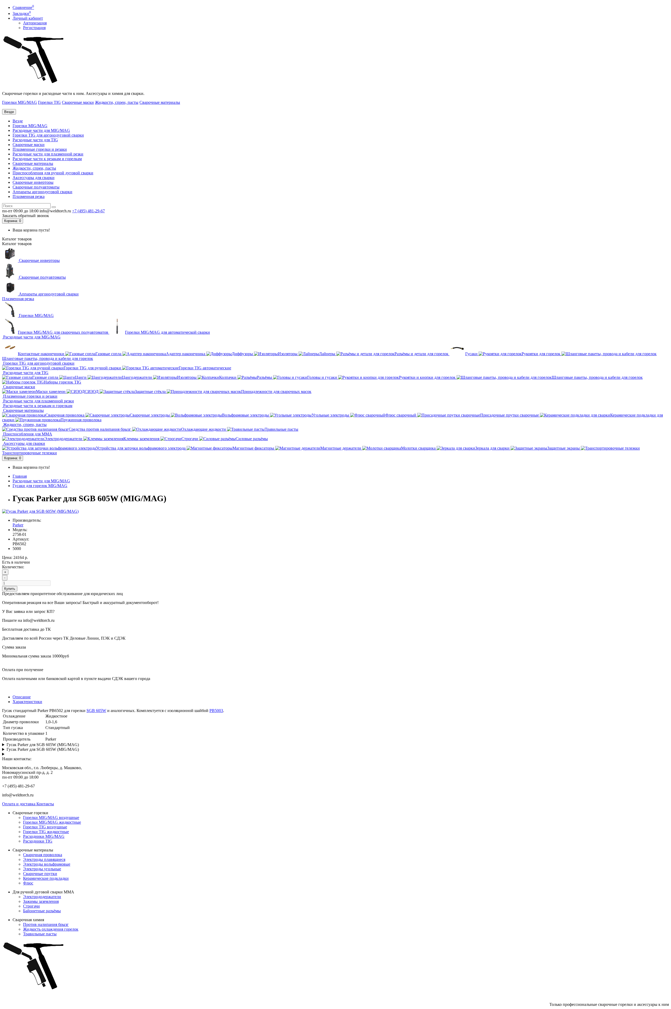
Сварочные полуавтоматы (36, 187)
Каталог (17, 243)
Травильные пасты (40, 934)
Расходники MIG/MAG (43, 836)
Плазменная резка (29, 196)
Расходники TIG (37, 841)
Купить (9, 589)
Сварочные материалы (159, 102)
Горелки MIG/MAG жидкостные (52, 822)
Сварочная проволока (42, 854)
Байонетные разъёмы (42, 911)
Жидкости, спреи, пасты (116, 102)
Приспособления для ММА (27, 434)
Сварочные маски (78, 102)
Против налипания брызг (46, 924)
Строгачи (31, 906)
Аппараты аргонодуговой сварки (42, 192)
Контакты (45, 804)
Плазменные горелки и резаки (40, 149)
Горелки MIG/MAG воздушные (51, 817)
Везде (18, 121)
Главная (20, 476)
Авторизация (35, 23)
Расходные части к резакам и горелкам (47, 159)
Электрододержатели (42, 896)
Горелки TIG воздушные (45, 827)
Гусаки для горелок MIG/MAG (40, 485)
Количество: (13, 567)
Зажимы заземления (41, 901)
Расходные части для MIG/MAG (41, 130)
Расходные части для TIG (35, 140)
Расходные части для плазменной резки (48, 154)
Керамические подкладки (46, 878)
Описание (22, 697)
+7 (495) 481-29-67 (88, 211)
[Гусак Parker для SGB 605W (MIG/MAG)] (40, 511)
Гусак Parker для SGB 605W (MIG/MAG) (43, 744)
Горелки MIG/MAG (19, 102)
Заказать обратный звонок (25, 215)
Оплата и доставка (19, 804)
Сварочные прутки (40, 873)
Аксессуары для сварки (34, 177)
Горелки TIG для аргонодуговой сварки (48, 135)
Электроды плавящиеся (44, 859)
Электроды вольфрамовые (46, 864)
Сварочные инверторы (33, 182)
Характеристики (27, 701)
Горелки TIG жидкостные (46, 831)
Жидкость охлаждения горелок (50, 929)
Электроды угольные (42, 869)
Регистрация (34, 27)
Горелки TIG (49, 102)
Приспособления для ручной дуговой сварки (53, 173)
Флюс (28, 883)
